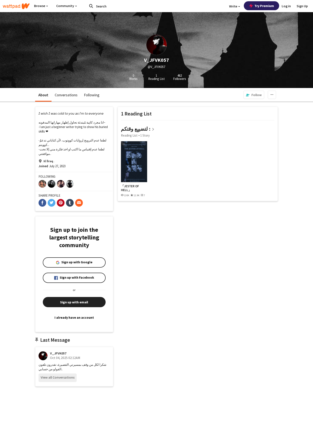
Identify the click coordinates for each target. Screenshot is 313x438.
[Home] (16, 6)
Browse (40, 6)
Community (65, 6)
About (43, 94)
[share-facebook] (42, 203)
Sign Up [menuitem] (302, 6)
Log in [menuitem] (286, 6)
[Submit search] (91, 6)
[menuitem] (253, 95)
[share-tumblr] (70, 203)
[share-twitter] (51, 203)
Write (233, 6)
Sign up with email (74, 302)
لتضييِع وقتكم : (136, 128)
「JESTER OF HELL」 (130, 188)
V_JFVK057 (58, 353)
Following (91, 94)
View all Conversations (58, 377)
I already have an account (74, 317)
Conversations (66, 94)
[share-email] (79, 203)
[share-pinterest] (61, 203)
